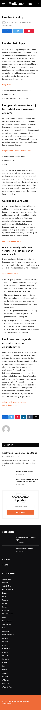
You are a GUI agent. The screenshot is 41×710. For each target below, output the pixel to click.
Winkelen (5, 683)
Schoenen (5, 659)
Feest (4, 617)
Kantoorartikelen (8, 635)
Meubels (5, 652)
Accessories (6, 579)
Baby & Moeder (7, 589)
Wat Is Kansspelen (9, 405)
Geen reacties (26, 22)
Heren (4, 628)
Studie (4, 669)
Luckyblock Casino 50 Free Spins (19, 453)
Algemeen (5, 582)
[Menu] (3, 3)
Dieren (4, 607)
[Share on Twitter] (18, 31)
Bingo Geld (6, 85)
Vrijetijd (5, 676)
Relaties (5, 656)
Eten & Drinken (7, 614)
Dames (4, 603)
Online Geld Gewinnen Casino (14, 402)
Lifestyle (5, 645)
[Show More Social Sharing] (37, 31)
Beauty (4, 593)
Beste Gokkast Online (24, 471)
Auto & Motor (7, 586)
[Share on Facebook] (7, 31)
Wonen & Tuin (7, 687)
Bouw (4, 596)
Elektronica (6, 610)
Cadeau (5, 600)
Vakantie (5, 673)
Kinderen (5, 638)
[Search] (38, 3)
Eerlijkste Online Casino (11, 241)
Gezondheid (6, 624)
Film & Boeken (7, 621)
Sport (4, 666)
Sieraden (5, 663)
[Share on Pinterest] (29, 31)
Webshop (5, 680)
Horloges (5, 631)
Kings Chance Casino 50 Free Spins (16, 151)
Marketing (6, 649)
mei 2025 (5, 565)
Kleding (5, 642)
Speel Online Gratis (10, 274)
